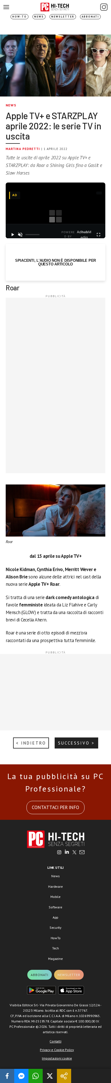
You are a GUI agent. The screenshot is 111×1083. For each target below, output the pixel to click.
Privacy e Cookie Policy (57, 1050)
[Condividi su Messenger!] (21, 1076)
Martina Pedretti (23, 149)
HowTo (56, 938)
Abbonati (90, 16)
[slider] (32, 234)
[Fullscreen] (98, 234)
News (39, 16)
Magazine (55, 959)
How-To (19, 16)
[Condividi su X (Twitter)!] (50, 1076)
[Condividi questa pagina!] (64, 1076)
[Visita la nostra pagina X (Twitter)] (74, 853)
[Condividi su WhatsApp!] (35, 1076)
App (55, 917)
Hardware (55, 886)
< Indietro (31, 743)
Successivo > (76, 743)
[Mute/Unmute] (20, 234)
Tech (55, 948)
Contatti (55, 1041)
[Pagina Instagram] (104, 7)
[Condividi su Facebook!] (7, 1076)
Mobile (55, 897)
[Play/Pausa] (12, 234)
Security (55, 927)
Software (55, 907)
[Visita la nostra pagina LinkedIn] (66, 853)
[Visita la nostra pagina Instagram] (59, 853)
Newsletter (62, 16)
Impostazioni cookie (57, 1058)
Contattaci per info (55, 807)
